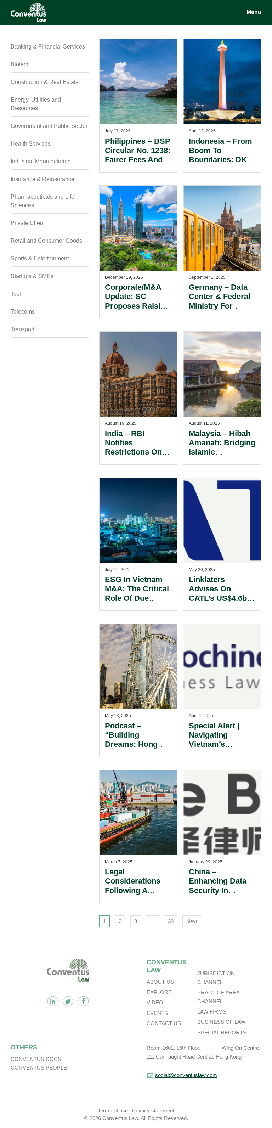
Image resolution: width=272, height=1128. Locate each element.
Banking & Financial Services (48, 47)
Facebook (83, 1001)
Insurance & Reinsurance (42, 179)
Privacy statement (153, 1110)
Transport (22, 329)
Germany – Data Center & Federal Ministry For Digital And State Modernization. (219, 306)
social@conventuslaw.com (186, 1075)
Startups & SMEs (32, 276)
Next (191, 921)
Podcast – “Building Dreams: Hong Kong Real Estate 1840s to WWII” (136, 744)
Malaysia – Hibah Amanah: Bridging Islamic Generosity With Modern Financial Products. (222, 457)
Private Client (28, 223)
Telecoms (23, 312)
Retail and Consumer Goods (46, 241)
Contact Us (164, 1023)
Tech (17, 294)
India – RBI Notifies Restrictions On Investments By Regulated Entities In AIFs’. (138, 457)
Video (155, 1002)
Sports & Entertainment (40, 258)
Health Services (31, 144)
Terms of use (113, 1110)
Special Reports (221, 1033)
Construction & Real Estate (45, 82)
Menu (253, 12)
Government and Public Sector (49, 126)
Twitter (68, 1001)
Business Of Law (221, 1022)
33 (171, 921)
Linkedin (52, 1001)
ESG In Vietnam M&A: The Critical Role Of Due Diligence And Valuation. (137, 598)
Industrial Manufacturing (41, 161)
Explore (159, 992)
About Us (160, 982)
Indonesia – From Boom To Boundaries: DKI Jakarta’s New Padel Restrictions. (220, 164)
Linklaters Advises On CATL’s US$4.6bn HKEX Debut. (221, 593)
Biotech (20, 64)
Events (157, 1013)
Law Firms (211, 1012)
